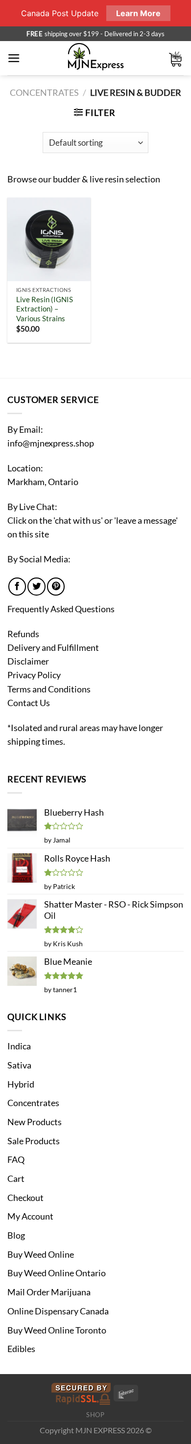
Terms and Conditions (49, 689)
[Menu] (14, 58)
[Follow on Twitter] (36, 586)
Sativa (19, 1065)
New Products (34, 1122)
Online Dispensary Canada (58, 1311)
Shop (95, 1415)
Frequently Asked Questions (61, 609)
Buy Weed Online (40, 1254)
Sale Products (33, 1141)
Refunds (23, 634)
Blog (16, 1235)
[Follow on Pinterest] (56, 586)
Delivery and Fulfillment (53, 648)
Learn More (138, 13)
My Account (30, 1216)
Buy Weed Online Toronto (56, 1330)
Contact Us (28, 703)
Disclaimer (28, 661)
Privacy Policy (34, 675)
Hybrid (20, 1084)
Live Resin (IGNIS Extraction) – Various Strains (44, 309)
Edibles (21, 1349)
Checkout (25, 1198)
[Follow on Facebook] (17, 586)
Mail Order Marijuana (49, 1292)
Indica (19, 1046)
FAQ (15, 1160)
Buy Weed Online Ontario (56, 1273)
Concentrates (44, 93)
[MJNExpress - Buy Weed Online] (96, 58)
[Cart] (176, 58)
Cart (15, 1179)
